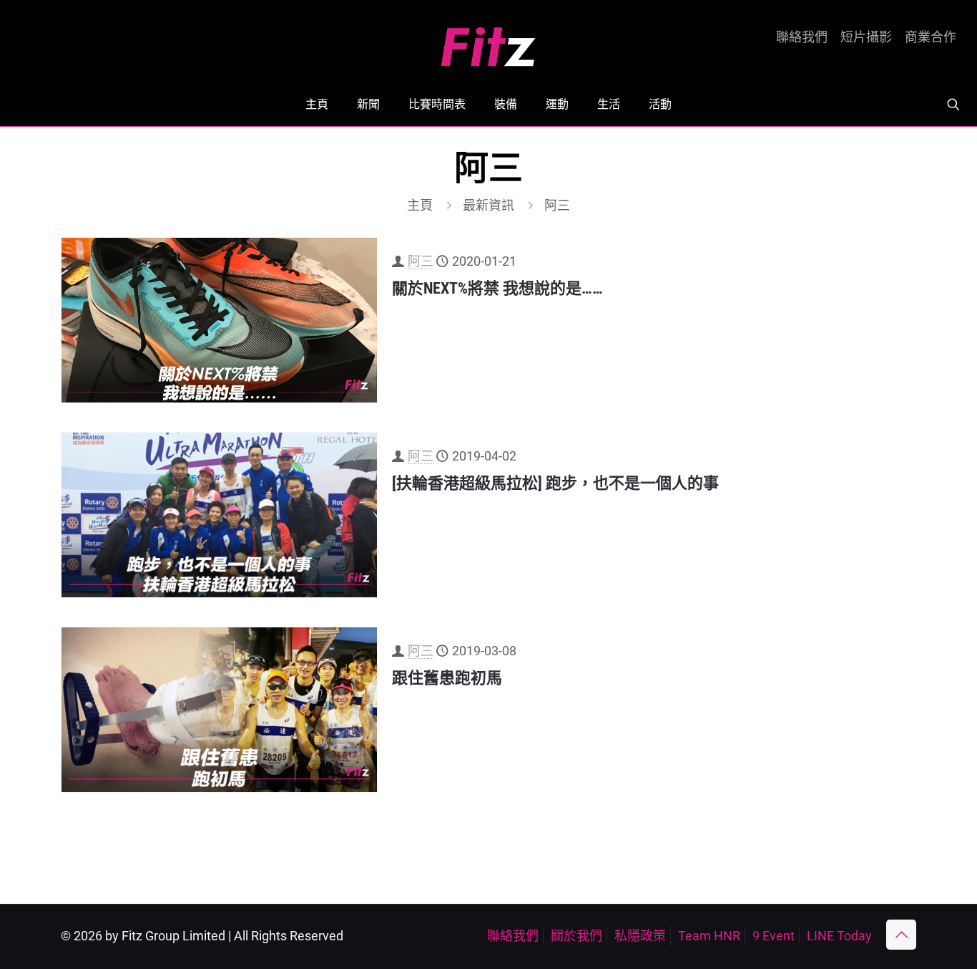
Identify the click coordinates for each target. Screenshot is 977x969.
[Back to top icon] (901, 935)
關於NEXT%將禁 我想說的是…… (497, 288)
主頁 (420, 205)
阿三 (420, 261)
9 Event (773, 935)
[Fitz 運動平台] (488, 41)
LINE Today (839, 935)
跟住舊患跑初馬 (447, 678)
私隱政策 (640, 935)
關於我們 (576, 935)
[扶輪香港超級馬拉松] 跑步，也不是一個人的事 (555, 483)
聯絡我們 (802, 37)
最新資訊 (488, 205)
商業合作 (930, 37)
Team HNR (709, 935)
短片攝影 (866, 37)
